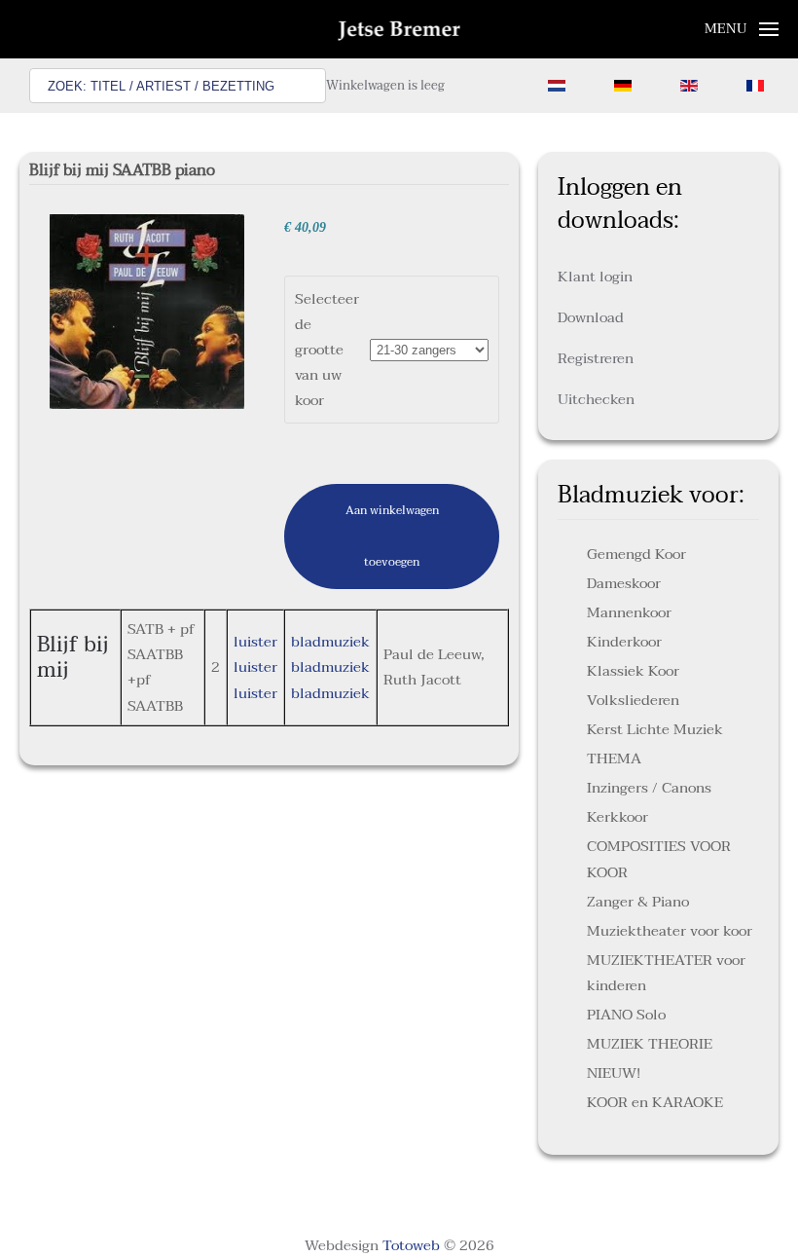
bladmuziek (330, 641)
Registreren (596, 358)
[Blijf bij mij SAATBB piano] (147, 310)
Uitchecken (596, 399)
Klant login (595, 276)
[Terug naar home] (399, 29)
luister (255, 641)
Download (591, 317)
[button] (742, 29)
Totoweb (411, 1245)
